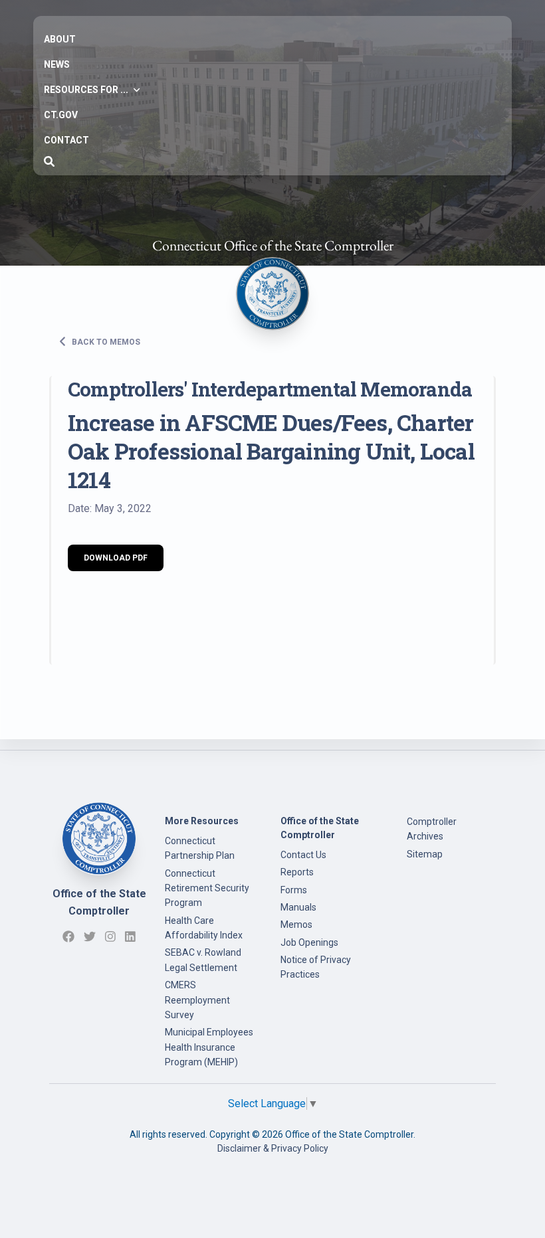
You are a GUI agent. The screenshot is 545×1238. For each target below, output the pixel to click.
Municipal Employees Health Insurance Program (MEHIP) (209, 1047)
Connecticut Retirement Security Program (207, 888)
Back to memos (105, 341)
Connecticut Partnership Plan (200, 848)
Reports (297, 872)
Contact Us (303, 854)
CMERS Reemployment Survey (197, 1000)
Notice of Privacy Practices (315, 967)
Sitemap (425, 854)
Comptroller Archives (432, 828)
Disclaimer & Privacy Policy (272, 1148)
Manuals (298, 907)
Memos (296, 924)
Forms (293, 890)
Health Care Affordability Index (204, 927)
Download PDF (116, 558)
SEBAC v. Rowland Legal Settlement (203, 959)
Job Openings (309, 942)
